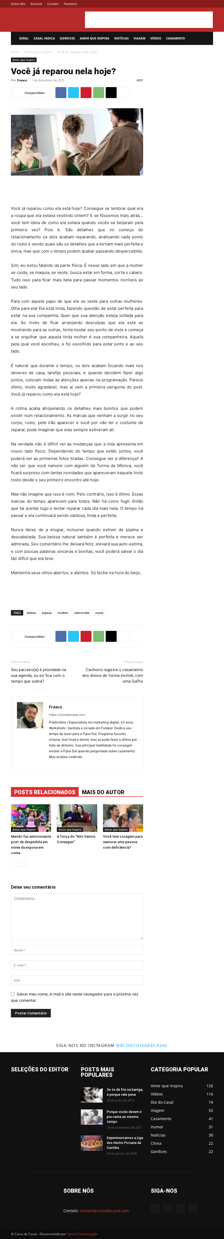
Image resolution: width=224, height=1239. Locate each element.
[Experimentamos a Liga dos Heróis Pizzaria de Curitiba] (92, 1143)
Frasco (22, 80)
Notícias (121, 38)
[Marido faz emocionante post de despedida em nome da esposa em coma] (31, 818)
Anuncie (36, 4)
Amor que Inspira (94, 38)
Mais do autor (103, 792)
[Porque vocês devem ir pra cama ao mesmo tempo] (92, 1117)
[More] (124, 92)
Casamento (175, 38)
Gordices (67, 38)
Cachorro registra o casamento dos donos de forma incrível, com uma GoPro (112, 675)
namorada (81, 613)
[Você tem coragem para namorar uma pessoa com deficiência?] (123, 818)
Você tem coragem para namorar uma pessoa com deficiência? (123, 841)
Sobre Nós (18, 4)
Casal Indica (44, 38)
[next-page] (23, 863)
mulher (63, 613)
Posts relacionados (44, 792)
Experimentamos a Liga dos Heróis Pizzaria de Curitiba (125, 1143)
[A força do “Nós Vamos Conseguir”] (77, 818)
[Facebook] (182, 4)
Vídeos (155, 38)
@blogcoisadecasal (142, 1045)
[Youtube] (209, 4)
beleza (31, 613)
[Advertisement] (149, 20)
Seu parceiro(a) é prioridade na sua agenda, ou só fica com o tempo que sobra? (38, 675)
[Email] (111, 92)
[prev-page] (14, 863)
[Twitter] (200, 4)
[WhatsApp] (98, 92)
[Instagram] (191, 4)
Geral (24, 38)
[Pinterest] (86, 92)
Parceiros (70, 4)
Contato (53, 4)
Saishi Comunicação (82, 1234)
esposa (47, 613)
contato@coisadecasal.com (104, 1210)
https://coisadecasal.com (67, 715)
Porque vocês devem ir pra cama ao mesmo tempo (124, 1117)
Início (15, 52)
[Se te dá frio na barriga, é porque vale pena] (92, 1095)
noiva (99, 613)
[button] (206, 38)
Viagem (139, 38)
